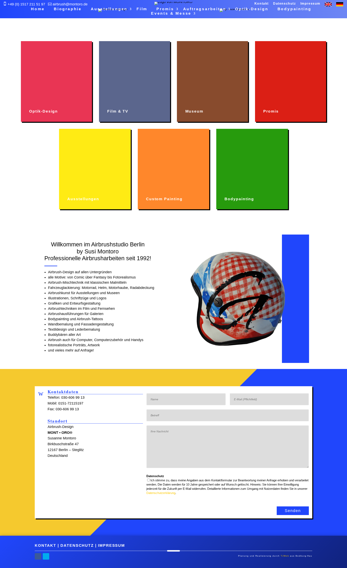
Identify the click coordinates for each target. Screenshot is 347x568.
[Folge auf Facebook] (38, 556)
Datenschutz (284, 3)
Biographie (68, 9)
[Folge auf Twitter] (46, 556)
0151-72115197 (70, 403)
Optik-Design (251, 9)
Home (38, 9)
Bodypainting (295, 9)
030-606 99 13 (73, 397)
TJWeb (285, 556)
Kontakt (261, 3)
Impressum (310, 3)
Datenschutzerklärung (160, 493)
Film (142, 9)
